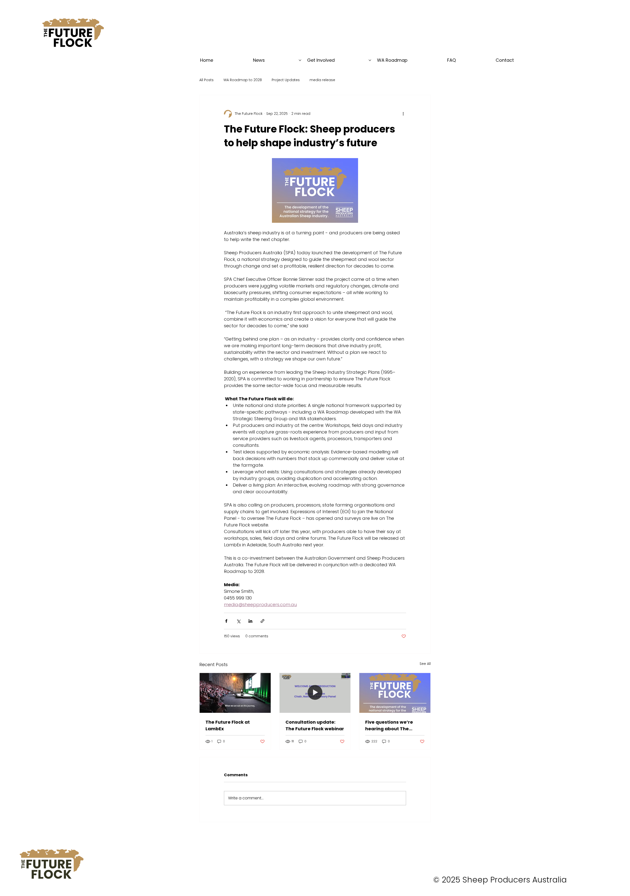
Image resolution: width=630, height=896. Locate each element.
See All (425, 663)
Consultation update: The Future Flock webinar (314, 725)
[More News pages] (300, 60)
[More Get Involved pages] (370, 60)
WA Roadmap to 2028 (242, 80)
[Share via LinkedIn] (250, 621)
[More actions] (403, 114)
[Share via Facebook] (226, 621)
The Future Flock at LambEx (227, 725)
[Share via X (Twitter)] (238, 621)
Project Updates (286, 80)
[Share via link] (262, 621)
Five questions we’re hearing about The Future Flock (389, 725)
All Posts (206, 80)
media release (322, 80)
